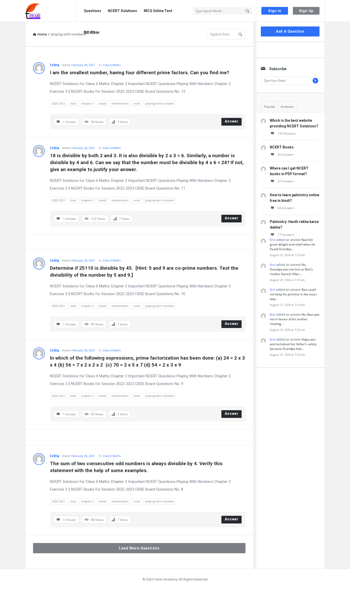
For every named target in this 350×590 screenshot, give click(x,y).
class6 (102, 103)
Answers (287, 107)
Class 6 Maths (112, 65)
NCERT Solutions (122, 11)
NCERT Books (282, 147)
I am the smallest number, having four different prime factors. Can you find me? (139, 73)
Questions (92, 11)
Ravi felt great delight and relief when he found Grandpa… (292, 244)
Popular (269, 107)
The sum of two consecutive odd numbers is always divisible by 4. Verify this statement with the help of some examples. (137, 467)
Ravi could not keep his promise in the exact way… (293, 294)
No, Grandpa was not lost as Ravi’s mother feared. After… (291, 269)
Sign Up (306, 11)
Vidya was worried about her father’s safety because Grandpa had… (293, 344)
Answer (232, 121)
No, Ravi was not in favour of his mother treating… (295, 319)
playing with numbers (159, 103)
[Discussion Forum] (51, 11)
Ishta (54, 65)
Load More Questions (139, 548)
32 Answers (285, 154)
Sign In (274, 11)
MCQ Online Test (158, 11)
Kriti (272, 240)
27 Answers (285, 181)
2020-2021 (58, 103)
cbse (73, 103)
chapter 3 (87, 103)
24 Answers (285, 208)
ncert (136, 103)
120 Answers (286, 133)
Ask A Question (290, 31)
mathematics (119, 103)
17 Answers (285, 234)
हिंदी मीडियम (91, 33)
